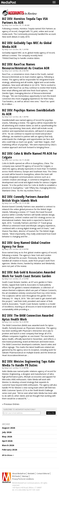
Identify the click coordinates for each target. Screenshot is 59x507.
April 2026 (7, 440)
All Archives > (8, 455)
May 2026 (7, 436)
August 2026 (8, 427)
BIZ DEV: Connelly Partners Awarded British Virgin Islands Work (25, 198)
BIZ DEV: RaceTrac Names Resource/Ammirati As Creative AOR (25, 66)
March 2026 (8, 445)
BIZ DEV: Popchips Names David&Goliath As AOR (28, 112)
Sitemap (25, 476)
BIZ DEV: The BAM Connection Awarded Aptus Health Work (27, 317)
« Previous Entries (10, 404)
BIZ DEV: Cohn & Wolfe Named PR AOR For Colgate (29, 155)
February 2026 (9, 449)
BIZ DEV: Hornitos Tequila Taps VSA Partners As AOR (25, 20)
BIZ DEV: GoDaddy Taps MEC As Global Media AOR (26, 44)
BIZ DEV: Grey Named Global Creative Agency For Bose (26, 244)
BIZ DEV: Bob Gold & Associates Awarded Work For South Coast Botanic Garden (28, 274)
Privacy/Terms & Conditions (23, 479)
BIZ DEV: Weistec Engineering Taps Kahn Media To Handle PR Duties (28, 363)
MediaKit (31, 473)
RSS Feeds (16, 476)
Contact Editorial (42, 473)
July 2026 (7, 432)
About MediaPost (19, 473)
